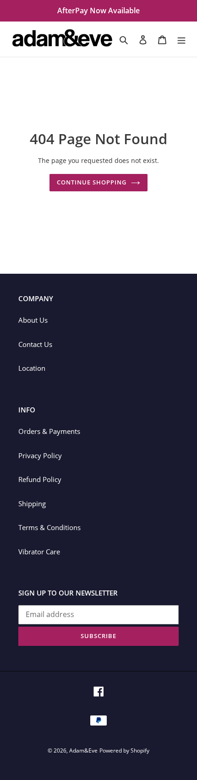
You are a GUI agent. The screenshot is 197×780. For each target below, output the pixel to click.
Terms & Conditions (49, 527)
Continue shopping (92, 182)
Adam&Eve (83, 750)
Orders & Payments (49, 431)
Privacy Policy (40, 455)
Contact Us (35, 344)
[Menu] (181, 39)
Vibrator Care (39, 551)
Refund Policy (39, 479)
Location (31, 368)
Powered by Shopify (124, 750)
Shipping (32, 503)
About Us (33, 320)
